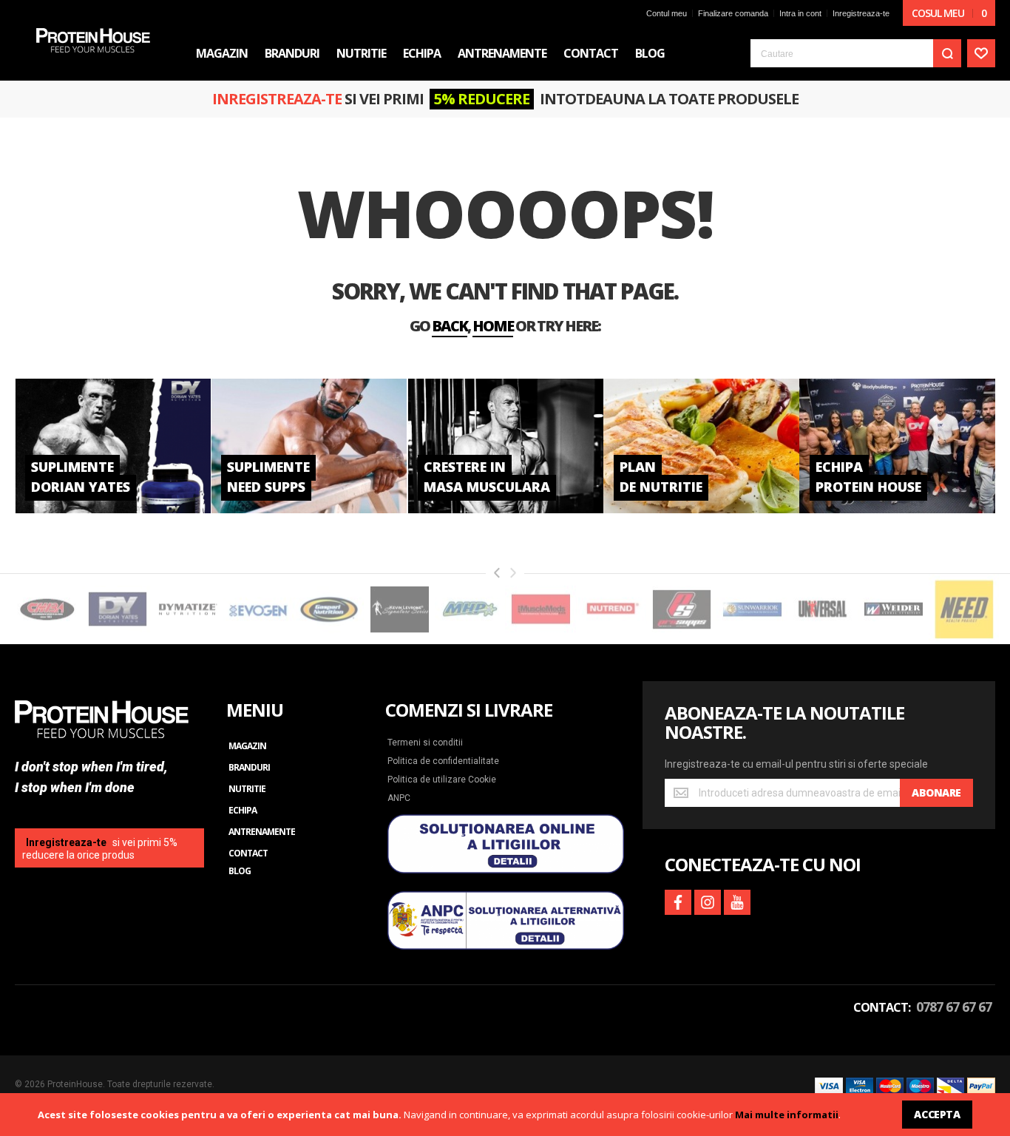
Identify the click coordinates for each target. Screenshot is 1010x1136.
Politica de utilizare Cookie (441, 779)
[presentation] (497, 573)
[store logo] (93, 40)
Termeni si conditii (425, 742)
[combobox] (855, 53)
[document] (505, 1114)
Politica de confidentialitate (443, 761)
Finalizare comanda (733, 13)
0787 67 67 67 (954, 1007)
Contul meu (666, 13)
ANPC (398, 798)
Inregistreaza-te (861, 13)
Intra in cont (800, 13)
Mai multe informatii (786, 1114)
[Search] (947, 53)
